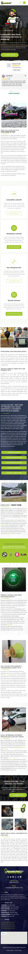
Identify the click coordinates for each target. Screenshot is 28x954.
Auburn (16, 747)
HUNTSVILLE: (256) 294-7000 (14, 473)
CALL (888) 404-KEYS (9, 55)
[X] (11, 877)
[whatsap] (21, 877)
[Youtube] (13, 877)
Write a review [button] (16, 70)
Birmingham (22, 747)
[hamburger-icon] (20, 3)
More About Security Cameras (14, 313)
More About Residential (14, 247)
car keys (7, 675)
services (11, 759)
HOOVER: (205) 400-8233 (14, 467)
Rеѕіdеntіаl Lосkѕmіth (8, 924)
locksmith (10, 624)
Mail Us (14, 886)
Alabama (9, 533)
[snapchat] (18, 877)
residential (3, 525)
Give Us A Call (14, 880)
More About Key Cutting (14, 280)
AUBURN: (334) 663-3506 (14, 452)
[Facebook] (8, 877)
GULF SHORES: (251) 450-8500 (14, 462)
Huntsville (5, 749)
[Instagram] (16, 877)
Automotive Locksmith (8, 922)
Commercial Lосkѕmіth (8, 926)
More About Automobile (14, 213)
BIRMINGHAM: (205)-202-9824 (14, 457)
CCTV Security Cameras (8, 928)
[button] (24, 3)
